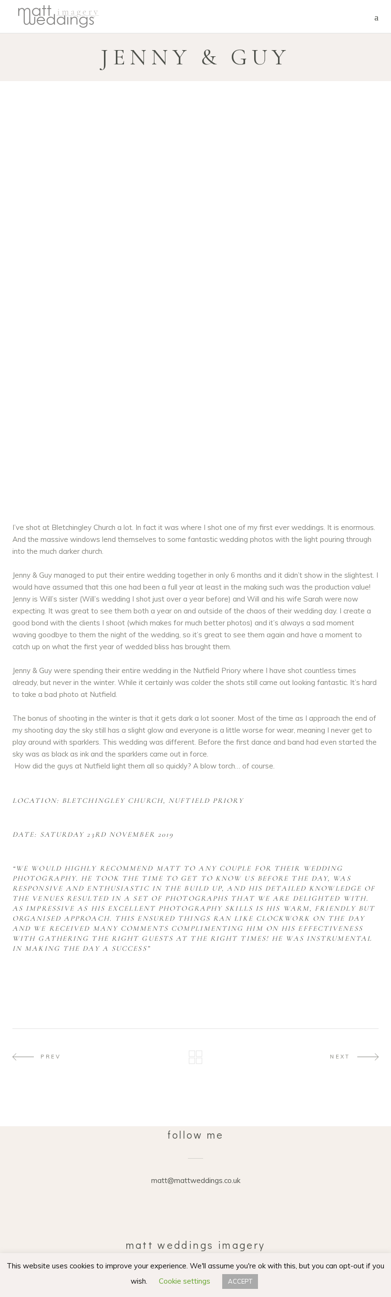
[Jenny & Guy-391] (321, 465)
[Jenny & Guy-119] (70, 336)
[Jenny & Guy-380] (321, 444)
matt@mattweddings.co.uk (195, 1180)
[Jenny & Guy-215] (70, 379)
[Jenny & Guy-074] (70, 315)
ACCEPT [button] (240, 1281)
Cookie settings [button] (184, 1281)
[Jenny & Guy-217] (196, 379)
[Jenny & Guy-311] (196, 422)
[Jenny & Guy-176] (321, 336)
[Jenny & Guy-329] (70, 444)
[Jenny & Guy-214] (321, 358)
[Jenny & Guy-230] (321, 401)
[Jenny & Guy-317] (321, 422)
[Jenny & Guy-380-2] (196, 444)
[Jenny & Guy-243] (70, 401)
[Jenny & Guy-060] (70, 294)
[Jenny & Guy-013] (70, 153)
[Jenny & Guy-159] (196, 336)
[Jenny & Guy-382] (196, 465)
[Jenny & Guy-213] (196, 358)
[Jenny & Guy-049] (321, 207)
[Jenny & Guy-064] (196, 294)
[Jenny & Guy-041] (196, 207)
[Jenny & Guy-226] (196, 401)
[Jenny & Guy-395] (70, 487)
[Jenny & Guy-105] (321, 315)
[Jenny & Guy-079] (196, 315)
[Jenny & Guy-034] (321, 294)
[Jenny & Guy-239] (70, 422)
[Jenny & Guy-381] (70, 465)
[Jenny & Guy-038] (70, 240)
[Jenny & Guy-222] (321, 379)
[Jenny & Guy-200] (70, 358)
